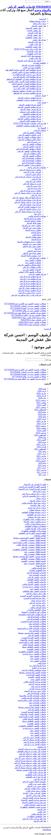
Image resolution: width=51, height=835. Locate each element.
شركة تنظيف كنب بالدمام (30, 116)
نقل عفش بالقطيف (33, 37)
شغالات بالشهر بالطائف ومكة (34, 647)
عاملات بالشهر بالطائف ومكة (34, 721)
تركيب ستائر (41, 498)
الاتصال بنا (42, 128)
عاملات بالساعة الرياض (36, 693)
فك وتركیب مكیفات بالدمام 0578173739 (29, 123)
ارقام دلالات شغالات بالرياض (29, 140)
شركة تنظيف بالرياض (37, 274)
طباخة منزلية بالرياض (37, 684)
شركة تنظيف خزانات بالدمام (29, 98)
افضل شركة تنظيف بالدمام (30, 105)
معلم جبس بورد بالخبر (37, 784)
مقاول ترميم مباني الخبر (36, 791)
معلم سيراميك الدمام (32, 218)
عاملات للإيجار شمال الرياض (34, 740)
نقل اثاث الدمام (40, 821)
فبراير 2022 (41, 447)
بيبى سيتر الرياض (34, 142)
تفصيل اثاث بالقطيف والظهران (33, 531)
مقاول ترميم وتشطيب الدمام (29, 242)
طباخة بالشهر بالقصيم (37, 677)
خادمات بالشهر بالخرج (37, 582)
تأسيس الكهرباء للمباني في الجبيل (32, 487)
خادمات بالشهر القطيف (36, 580)
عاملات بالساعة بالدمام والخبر (33, 698)
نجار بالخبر (42, 812)
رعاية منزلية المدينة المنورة (35, 598)
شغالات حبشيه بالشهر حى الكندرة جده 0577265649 (25, 304)
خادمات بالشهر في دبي (31, 270)
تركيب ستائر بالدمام (38, 501)
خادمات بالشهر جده (38, 589)
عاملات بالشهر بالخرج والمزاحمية (32, 717)
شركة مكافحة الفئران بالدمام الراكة (26, 84)
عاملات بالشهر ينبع (38, 735)
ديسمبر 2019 (41, 461)
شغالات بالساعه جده (37, 631)
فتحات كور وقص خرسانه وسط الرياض (30, 768)
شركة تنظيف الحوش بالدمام (29, 107)
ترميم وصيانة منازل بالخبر (35, 524)
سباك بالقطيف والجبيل (36, 610)
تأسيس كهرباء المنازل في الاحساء (32, 489)
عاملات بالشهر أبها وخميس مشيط (32, 707)
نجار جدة (37, 214)
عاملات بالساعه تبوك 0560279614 (32, 324)
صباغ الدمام (36, 239)
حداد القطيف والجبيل (37, 570)
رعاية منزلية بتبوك (38, 600)
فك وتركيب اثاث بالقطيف (35, 775)
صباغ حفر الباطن (34, 251)
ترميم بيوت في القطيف (36, 515)
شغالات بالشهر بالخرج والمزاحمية (32, 642)
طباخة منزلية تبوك (38, 686)
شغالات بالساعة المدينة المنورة (33, 621)
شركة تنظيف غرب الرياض (30, 279)
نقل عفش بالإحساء (33, 28)
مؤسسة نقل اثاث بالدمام (31, 56)
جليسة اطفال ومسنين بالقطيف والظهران (29, 549)
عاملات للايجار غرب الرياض (35, 744)
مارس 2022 (41, 444)
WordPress (47, 830)
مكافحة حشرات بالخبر (32, 68)
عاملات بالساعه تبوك (37, 703)
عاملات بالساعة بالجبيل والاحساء (32, 696)
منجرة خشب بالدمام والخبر (35, 805)
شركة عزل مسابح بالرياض (30, 205)
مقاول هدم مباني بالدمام (36, 795)
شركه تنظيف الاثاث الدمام (30, 121)
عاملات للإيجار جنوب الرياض (34, 737)
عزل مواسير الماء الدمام (31, 256)
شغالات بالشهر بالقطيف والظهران (32, 652)
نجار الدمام (41, 809)
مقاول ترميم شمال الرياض (30, 170)
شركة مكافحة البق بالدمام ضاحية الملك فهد (23, 70)
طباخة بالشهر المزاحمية (36, 675)
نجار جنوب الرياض (33, 186)
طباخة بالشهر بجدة (38, 679)
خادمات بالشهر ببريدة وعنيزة (34, 587)
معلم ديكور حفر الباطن (31, 246)
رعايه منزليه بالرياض (37, 603)
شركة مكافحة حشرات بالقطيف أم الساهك (23, 79)
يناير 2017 (42, 475)
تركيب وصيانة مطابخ (37, 21)
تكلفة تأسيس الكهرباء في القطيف (32, 533)
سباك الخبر (36, 235)
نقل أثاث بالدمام (34, 33)
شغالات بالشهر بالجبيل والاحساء (33, 640)
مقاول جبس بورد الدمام (31, 225)
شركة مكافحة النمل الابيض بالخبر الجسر (24, 82)
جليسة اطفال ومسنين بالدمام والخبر (31, 545)
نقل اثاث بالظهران (33, 54)
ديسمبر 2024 (41, 426)
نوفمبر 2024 (41, 428)
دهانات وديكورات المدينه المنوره (33, 596)
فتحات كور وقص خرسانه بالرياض (32, 756)
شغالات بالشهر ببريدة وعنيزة (34, 654)
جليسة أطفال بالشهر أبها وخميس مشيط (29, 538)
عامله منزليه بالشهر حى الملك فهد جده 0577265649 (25, 313)
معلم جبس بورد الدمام (32, 228)
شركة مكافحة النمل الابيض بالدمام (27, 86)
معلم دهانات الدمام (33, 237)
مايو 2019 (42, 463)
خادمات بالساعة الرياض (36, 573)
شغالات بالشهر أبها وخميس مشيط (32, 633)
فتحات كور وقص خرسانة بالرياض (32, 754)
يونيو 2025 (42, 414)
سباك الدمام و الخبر (38, 607)
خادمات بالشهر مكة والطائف (34, 591)
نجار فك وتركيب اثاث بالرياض (34, 819)
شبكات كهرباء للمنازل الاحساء (33, 612)
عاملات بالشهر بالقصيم (36, 723)
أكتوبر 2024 (41, 430)
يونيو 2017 (42, 465)
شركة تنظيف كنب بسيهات (30, 112)
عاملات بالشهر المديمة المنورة (33, 712)
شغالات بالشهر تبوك (38, 656)
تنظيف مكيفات (40, 535)
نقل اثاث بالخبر (35, 44)
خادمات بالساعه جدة (37, 575)
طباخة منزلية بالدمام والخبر (34, 682)
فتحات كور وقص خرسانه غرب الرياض (30, 765)
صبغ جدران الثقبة (39, 668)
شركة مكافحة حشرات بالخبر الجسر (26, 72)
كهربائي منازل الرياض (32, 172)
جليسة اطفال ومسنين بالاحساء (33, 540)
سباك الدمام (36, 232)
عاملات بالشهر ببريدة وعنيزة (34, 728)
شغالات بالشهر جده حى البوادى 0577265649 (28, 306)
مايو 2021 (42, 451)
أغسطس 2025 (40, 410)
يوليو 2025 (42, 412)
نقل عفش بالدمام (39, 26)
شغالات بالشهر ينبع (38, 661)
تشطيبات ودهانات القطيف (35, 526)
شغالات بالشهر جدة (33, 260)
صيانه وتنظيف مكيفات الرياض (34, 670)
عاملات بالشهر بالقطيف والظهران (32, 726)
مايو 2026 (42, 389)
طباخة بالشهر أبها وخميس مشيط (32, 672)
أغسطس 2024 (40, 435)
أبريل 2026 (42, 391)
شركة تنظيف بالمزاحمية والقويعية (32, 614)
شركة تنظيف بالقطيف (32, 114)
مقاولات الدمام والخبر (37, 216)
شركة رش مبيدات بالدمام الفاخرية (27, 75)
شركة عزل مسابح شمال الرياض (28, 211)
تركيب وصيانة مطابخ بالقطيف (34, 512)
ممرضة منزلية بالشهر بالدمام (34, 802)
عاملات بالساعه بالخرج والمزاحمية (32, 700)
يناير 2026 (42, 398)
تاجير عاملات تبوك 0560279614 (33, 320)
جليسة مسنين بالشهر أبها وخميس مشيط (29, 556)
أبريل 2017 (42, 468)
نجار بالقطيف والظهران (36, 816)
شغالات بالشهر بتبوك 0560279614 (32, 322)
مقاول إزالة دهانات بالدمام (35, 788)
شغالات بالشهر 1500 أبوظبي (29, 272)
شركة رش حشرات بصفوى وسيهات (26, 91)
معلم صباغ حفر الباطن (32, 253)
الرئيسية (42, 19)
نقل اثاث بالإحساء (34, 51)
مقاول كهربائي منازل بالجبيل (34, 793)
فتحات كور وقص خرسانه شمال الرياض (30, 763)
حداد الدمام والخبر (38, 568)
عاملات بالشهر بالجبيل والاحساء (33, 714)
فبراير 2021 (41, 458)
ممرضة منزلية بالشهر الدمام (34, 798)
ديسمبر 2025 (41, 400)
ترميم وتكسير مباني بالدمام (35, 522)
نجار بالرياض (36, 195)
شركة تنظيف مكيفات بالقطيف (28, 126)
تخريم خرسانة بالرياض (32, 184)
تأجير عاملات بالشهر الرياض (29, 135)
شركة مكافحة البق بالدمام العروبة (27, 77)
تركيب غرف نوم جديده (37, 508)
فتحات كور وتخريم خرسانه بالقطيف (31, 751)
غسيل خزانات (40, 95)
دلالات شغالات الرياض (32, 153)
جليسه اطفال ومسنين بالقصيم (33, 561)
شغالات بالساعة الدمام (36, 617)
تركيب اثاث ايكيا (39, 23)
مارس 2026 (41, 393)
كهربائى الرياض (40, 779)
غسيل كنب (41, 102)
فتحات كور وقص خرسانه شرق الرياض (30, 761)
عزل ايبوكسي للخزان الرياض (29, 207)
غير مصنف (41, 747)
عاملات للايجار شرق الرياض (34, 742)
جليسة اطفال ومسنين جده (35, 552)
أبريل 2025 (42, 419)
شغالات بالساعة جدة (37, 626)
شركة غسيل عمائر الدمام (30, 109)
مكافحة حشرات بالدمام (31, 65)
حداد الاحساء (41, 566)
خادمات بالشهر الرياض (32, 146)
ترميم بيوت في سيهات (37, 517)
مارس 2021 (41, 456)
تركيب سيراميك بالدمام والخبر (33, 503)
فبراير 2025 (41, 423)
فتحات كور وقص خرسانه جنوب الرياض (30, 758)
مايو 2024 (42, 437)
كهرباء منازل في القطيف (36, 777)
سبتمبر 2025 (41, 407)
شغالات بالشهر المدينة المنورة (34, 638)
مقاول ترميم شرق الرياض (30, 191)
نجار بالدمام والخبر (38, 814)
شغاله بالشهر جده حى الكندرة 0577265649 (28, 315)
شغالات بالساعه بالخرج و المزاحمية (31, 628)
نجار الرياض (36, 179)
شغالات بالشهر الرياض (32, 133)
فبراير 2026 (41, 396)
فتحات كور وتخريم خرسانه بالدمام (32, 749)
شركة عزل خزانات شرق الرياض (28, 177)
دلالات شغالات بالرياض (32, 267)
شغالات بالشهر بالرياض (31, 144)
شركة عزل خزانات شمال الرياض (27, 193)
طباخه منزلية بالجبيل (37, 689)
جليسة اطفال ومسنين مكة (35, 554)
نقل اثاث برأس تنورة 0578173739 (27, 49)
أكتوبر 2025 (41, 405)
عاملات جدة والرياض (37, 258)
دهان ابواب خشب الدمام (36, 594)
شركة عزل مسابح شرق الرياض (28, 200)
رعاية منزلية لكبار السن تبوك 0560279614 (29, 318)
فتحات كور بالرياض (33, 181)
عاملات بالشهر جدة (33, 263)
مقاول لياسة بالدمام (33, 221)
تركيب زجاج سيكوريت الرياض (34, 494)
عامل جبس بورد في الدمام (35, 691)
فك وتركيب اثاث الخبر (37, 772)
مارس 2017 (41, 470)
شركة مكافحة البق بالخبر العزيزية (27, 88)
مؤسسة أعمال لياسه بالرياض (34, 782)
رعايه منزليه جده (39, 605)
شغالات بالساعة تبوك (37, 624)
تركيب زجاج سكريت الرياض (29, 293)
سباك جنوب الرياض (33, 174)
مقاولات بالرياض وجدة (37, 167)
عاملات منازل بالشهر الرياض (29, 165)
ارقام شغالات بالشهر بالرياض (29, 137)
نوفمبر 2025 (41, 403)
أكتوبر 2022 (41, 440)
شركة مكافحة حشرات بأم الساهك (27, 93)
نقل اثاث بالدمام (34, 42)
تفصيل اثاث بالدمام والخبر (35, 529)
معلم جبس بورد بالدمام (36, 786)
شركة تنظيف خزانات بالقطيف (28, 100)
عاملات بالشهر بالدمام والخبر (34, 719)
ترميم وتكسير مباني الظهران (34, 519)
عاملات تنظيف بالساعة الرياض (28, 149)
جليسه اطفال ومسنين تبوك (35, 563)
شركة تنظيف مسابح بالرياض (29, 290)
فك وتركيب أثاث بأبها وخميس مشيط (31, 770)
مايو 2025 (42, 416)
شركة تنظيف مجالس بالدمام (29, 119)
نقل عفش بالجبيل (34, 30)
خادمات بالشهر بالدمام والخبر (34, 584)
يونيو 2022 (42, 442)
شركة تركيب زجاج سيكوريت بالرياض (26, 295)
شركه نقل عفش (39, 40)
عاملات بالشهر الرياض (37, 710)
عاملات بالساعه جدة (37, 705)
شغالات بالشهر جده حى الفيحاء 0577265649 (28, 308)
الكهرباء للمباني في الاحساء (35, 484)
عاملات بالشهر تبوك (38, 730)
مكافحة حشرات (39, 63)
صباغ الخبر (41, 663)
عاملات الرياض (40, 130)
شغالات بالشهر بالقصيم (36, 649)
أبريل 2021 (42, 454)
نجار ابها (38, 249)
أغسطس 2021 (40, 449)
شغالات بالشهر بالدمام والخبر (34, 645)
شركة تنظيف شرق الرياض (30, 276)
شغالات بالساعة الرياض (31, 158)
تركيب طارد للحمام (38, 505)
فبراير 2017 (41, 472)
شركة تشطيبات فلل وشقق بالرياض (26, 198)
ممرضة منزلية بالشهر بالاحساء (33, 800)
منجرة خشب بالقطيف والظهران (33, 807)
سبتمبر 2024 (41, 433)
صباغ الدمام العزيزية (37, 665)
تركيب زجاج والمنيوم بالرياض (34, 496)
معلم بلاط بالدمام (34, 223)
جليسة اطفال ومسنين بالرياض (33, 547)
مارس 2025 (41, 421)
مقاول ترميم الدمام (33, 230)
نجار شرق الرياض (34, 188)
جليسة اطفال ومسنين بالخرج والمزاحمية (29, 542)
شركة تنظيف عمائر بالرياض (29, 288)
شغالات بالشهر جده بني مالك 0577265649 (29, 311)
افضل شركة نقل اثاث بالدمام (29, 61)
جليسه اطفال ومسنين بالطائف (33, 559)
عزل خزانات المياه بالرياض (30, 209)
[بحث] (50, 1)
